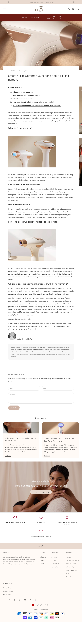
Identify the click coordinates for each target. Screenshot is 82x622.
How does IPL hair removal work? (26, 95)
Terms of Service (65, 378)
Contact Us (69, 577)
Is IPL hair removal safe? (22, 99)
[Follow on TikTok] (30, 600)
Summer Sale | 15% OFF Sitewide (30, 17)
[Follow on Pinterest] (20, 600)
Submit (14, 408)
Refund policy (7, 594)
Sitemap (42, 560)
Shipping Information (72, 560)
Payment (68, 557)
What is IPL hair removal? (22, 92)
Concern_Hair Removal (26, 71)
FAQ (67, 574)
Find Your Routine (41, 492)
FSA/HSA (53, 557)
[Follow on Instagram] (15, 600)
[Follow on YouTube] (25, 600)
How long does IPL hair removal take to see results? (33, 102)
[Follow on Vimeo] (35, 600)
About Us (43, 557)
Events (42, 564)
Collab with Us (55, 564)
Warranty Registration (72, 567)
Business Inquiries (56, 567)
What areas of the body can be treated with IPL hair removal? (37, 105)
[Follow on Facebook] (4, 600)
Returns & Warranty (71, 570)
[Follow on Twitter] (9, 600)
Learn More (49, 2)
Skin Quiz (53, 560)
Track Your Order (71, 564)
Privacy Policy (51, 378)
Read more (8, 456)
